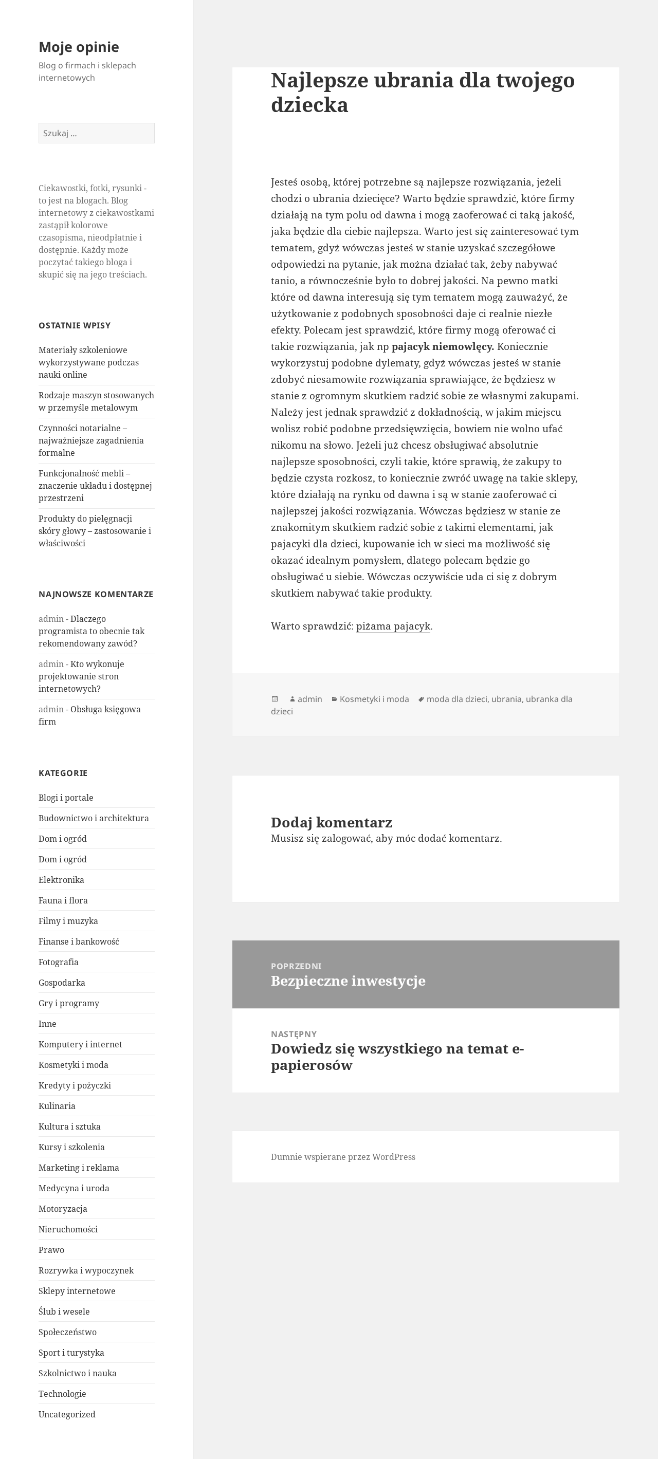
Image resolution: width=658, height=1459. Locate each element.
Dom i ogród (63, 838)
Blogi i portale (66, 797)
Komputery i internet (80, 1044)
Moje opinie (79, 46)
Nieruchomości (68, 1229)
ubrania (506, 699)
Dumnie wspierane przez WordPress (343, 1156)
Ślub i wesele (64, 1311)
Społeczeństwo (68, 1332)
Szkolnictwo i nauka (78, 1373)
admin (310, 699)
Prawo (51, 1249)
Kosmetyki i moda (73, 1064)
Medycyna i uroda (74, 1188)
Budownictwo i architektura (94, 818)
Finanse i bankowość (79, 941)
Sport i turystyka (71, 1352)
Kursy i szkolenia (72, 1147)
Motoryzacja (63, 1208)
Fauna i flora (63, 900)
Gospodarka (62, 982)
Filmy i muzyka (68, 921)
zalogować (346, 838)
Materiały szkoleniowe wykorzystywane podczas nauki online (89, 362)
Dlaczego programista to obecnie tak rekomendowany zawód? (91, 631)
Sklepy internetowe (77, 1291)
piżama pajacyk (393, 626)
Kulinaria (57, 1106)
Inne (48, 1023)
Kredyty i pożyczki (75, 1085)
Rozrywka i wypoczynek (86, 1270)
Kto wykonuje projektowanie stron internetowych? (81, 676)
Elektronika (61, 879)
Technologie (62, 1393)
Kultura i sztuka (70, 1126)
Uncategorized (67, 1414)
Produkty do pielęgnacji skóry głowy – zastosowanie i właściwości (95, 531)
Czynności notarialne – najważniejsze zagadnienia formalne (91, 440)
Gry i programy (69, 1003)
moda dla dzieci (457, 699)
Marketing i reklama (79, 1167)
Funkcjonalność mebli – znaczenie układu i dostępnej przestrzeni (95, 486)
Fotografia (59, 962)
